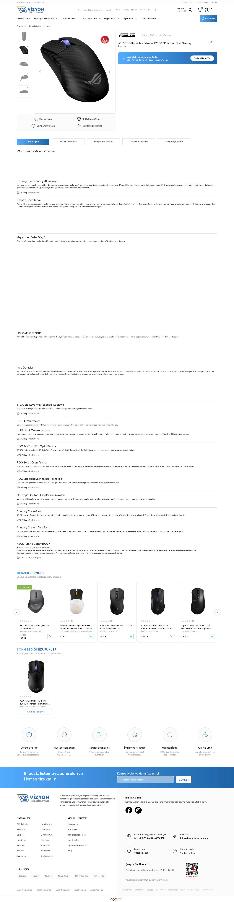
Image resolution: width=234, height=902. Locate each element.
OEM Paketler (23, 824)
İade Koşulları (73, 840)
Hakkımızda (73, 824)
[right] (217, 612)
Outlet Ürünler (47, 856)
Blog (70, 850)
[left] (16, 612)
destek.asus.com (90, 553)
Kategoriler (23, 817)
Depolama (21, 856)
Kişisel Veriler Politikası (77, 845)
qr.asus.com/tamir (53, 553)
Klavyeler (45, 840)
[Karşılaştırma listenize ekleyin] (53, 591)
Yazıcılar (20, 850)
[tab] (33, 142)
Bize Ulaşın (72, 829)
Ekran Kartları (47, 835)
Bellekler (20, 835)
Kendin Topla (210, 19)
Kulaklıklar (45, 845)
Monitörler (21, 840)
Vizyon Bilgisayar (77, 817)
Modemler (45, 850)
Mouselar (21, 845)
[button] (206, 10)
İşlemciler (21, 829)
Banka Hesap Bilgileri (77, 835)
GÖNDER (183, 779)
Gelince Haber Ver (202, 58)
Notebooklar (46, 824)
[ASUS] (126, 35)
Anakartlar (45, 829)
